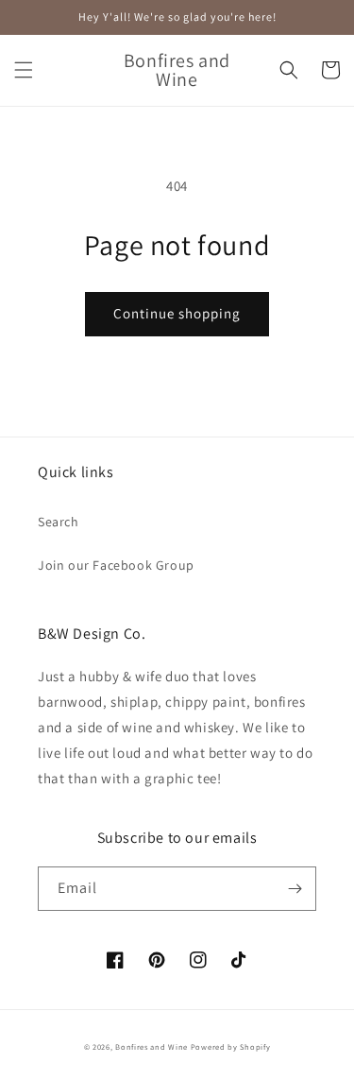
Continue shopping (177, 313)
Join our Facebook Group (116, 565)
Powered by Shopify (231, 1046)
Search (58, 521)
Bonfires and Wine (153, 1046)
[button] (23, 70)
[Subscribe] (294, 888)
